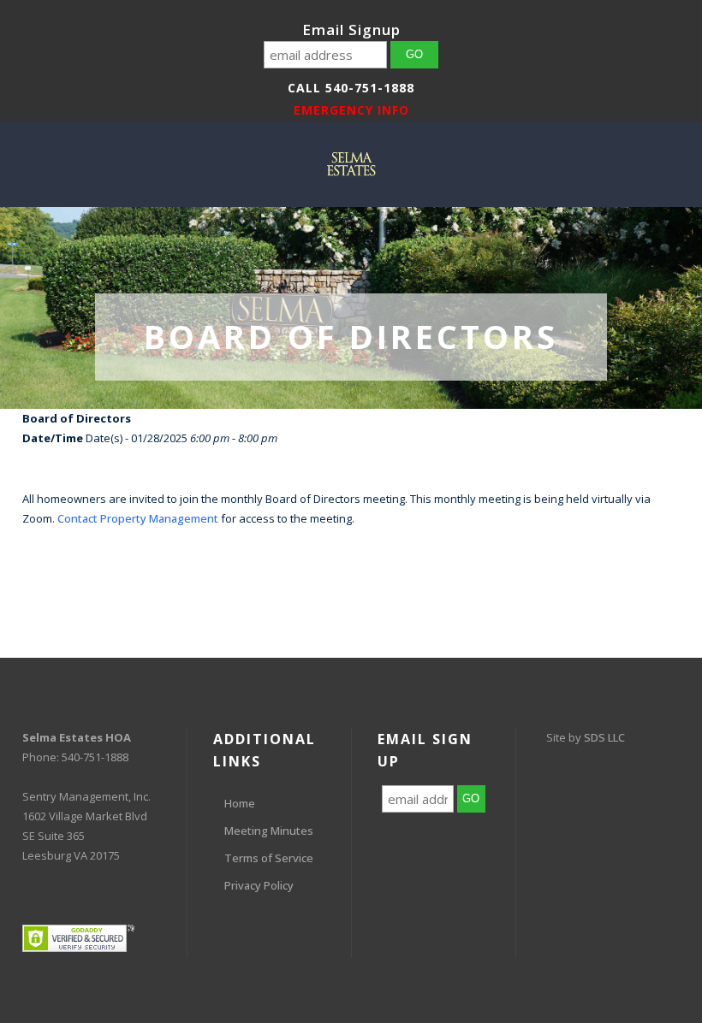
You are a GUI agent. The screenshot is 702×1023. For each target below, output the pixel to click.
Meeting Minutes (268, 830)
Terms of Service (268, 858)
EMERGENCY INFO (351, 110)
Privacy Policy (259, 885)
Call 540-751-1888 (351, 88)
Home (239, 803)
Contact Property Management (137, 518)
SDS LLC (604, 737)
